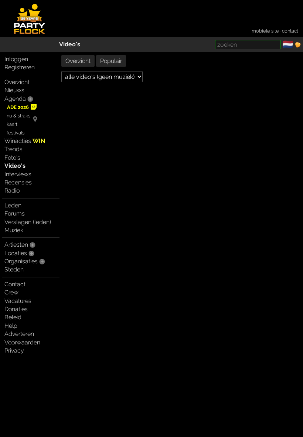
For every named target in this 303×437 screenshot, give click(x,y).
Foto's (12, 157)
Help (10, 325)
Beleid (12, 317)
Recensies (18, 182)
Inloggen (16, 59)
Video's (69, 44)
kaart (12, 124)
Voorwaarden (22, 342)
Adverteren (19, 333)
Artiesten (16, 244)
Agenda (15, 98)
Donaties (16, 309)
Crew (11, 292)
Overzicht (17, 82)
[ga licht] (298, 45)
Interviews (17, 174)
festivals (15, 133)
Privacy (14, 350)
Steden (14, 269)
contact (290, 31)
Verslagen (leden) (27, 222)
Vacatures (17, 300)
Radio (12, 190)
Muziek (13, 230)
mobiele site (265, 31)
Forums (14, 213)
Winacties (24, 140)
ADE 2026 (18, 107)
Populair (111, 60)
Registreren (19, 67)
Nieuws (14, 90)
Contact (14, 284)
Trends (13, 149)
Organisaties (21, 261)
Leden (12, 205)
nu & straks (18, 116)
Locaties (15, 253)
